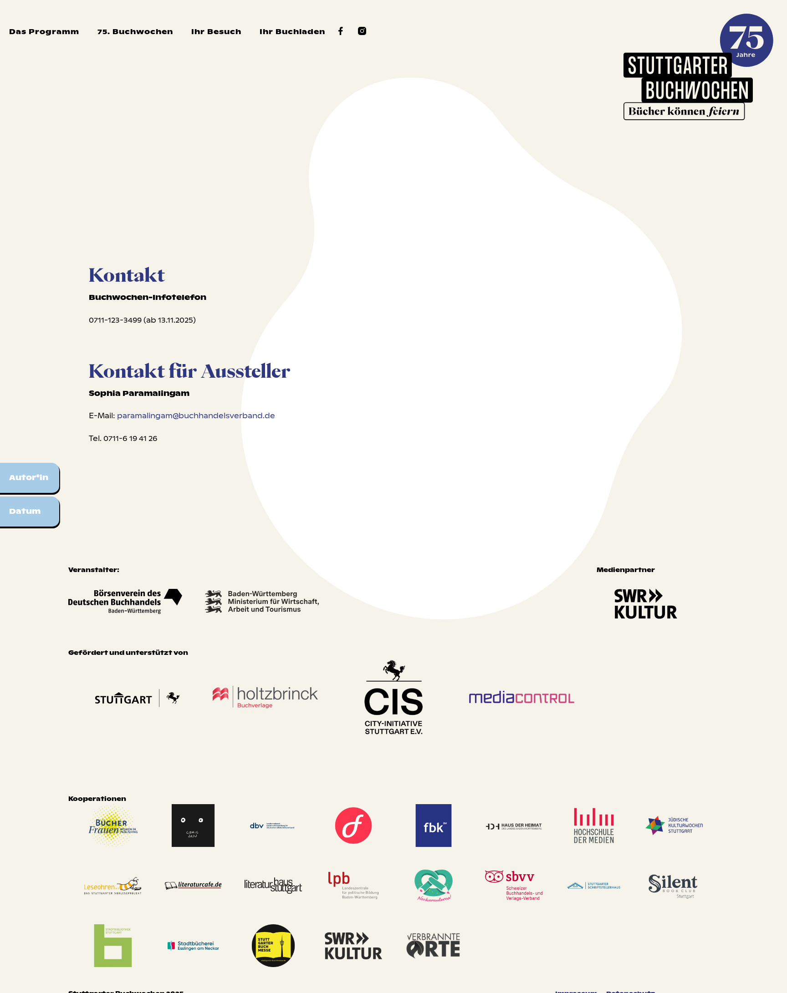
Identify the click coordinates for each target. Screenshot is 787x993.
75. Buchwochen (135, 31)
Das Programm (44, 31)
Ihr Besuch (216, 31)
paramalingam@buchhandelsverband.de (196, 416)
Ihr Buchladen (292, 31)
